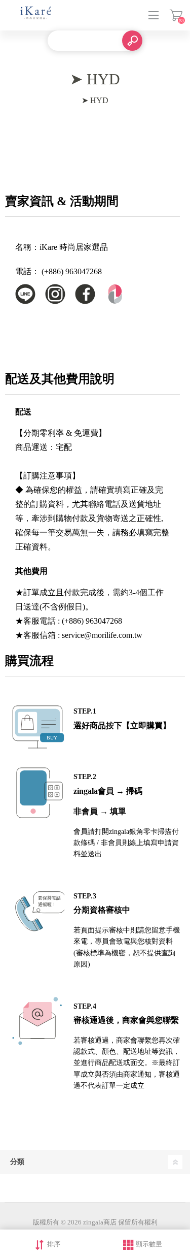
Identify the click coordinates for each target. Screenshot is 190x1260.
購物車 (176, 15)
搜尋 (132, 40)
